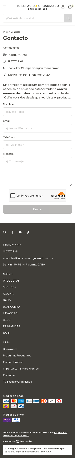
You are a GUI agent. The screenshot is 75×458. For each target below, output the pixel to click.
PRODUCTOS (11, 280)
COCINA (8, 293)
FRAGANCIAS (11, 326)
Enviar (37, 209)
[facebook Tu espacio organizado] (12, 232)
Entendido (46, 451)
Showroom (10, 349)
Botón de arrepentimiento (16, 435)
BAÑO (7, 300)
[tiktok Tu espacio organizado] (28, 232)
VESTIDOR (9, 287)
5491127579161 (17, 55)
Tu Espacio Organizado (17, 381)
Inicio (5, 31)
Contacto (9, 375)
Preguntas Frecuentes (17, 355)
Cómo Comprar (13, 362)
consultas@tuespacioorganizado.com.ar (34, 68)
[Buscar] (68, 18)
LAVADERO (10, 313)
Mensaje (8, 153)
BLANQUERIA (11, 306)
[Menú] (5, 7)
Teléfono (9, 137)
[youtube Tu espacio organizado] (20, 232)
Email (6, 120)
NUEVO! (8, 274)
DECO (7, 320)
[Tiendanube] (18, 442)
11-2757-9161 (15, 61)
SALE (6, 333)
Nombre (8, 104)
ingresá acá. (60, 432)
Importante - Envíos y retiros (20, 368)
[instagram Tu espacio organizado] (4, 232)
